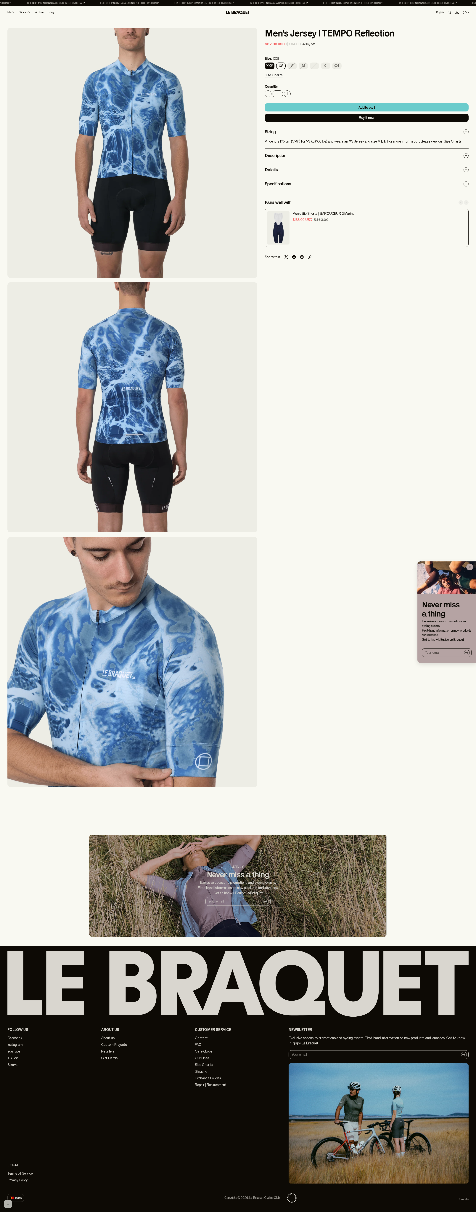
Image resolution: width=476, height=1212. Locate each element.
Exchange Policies (208, 1078)
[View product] (278, 228)
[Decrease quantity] (268, 93)
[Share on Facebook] (294, 257)
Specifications (278, 183)
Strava (12, 1064)
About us (108, 1038)
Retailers (108, 1051)
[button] (273, 77)
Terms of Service (20, 1173)
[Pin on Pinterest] (301, 257)
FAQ (198, 1044)
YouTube (13, 1051)
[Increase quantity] (287, 93)
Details (271, 169)
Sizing (270, 131)
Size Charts (204, 1064)
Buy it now (366, 117)
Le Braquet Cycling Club (264, 1198)
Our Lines (202, 1058)
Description (275, 155)
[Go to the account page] (457, 12)
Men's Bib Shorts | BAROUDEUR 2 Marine (323, 213)
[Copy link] (309, 257)
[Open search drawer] (449, 12)
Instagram (15, 1044)
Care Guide (203, 1051)
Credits (464, 1199)
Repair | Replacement (210, 1084)
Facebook (14, 1038)
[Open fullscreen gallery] (250, 271)
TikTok (12, 1058)
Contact (201, 1038)
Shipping (201, 1071)
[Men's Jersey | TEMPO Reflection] (132, 153)
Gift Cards (109, 1058)
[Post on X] (286, 257)
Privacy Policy (17, 1180)
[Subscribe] (467, 652)
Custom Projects (114, 1044)
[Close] (469, 567)
